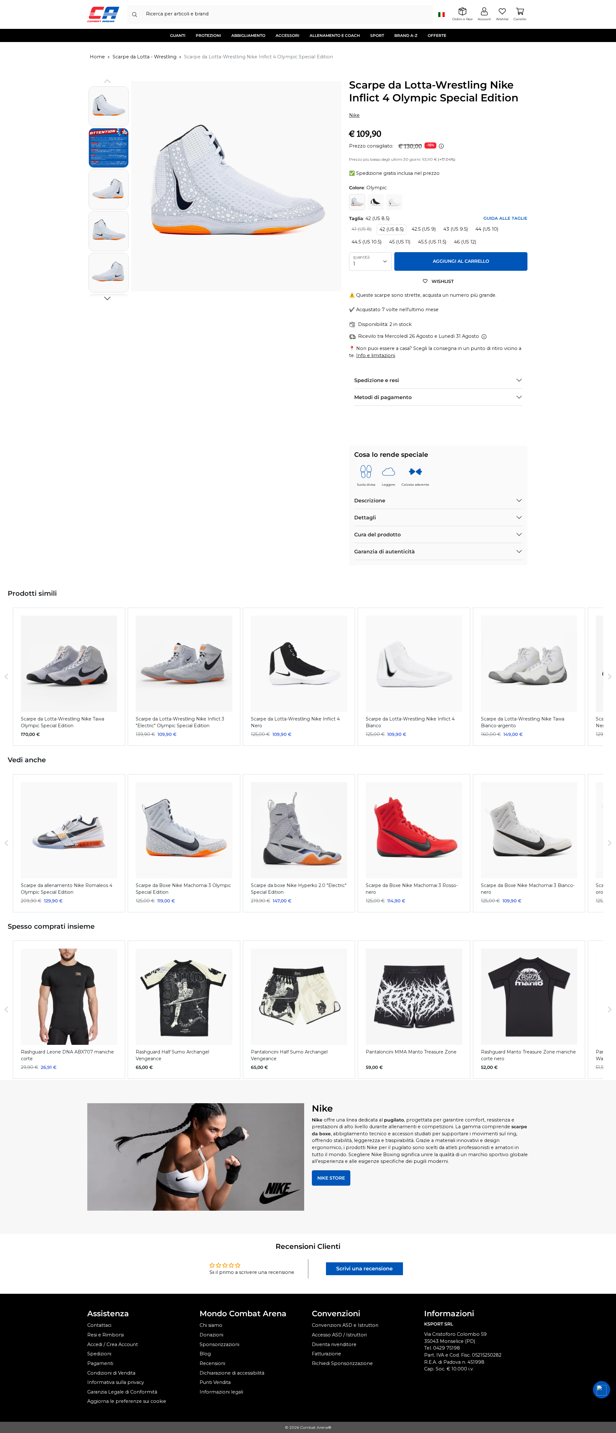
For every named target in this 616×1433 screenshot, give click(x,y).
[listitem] (69, 677)
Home (97, 57)
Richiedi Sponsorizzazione (342, 1363)
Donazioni (211, 1335)
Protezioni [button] (208, 35)
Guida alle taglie (505, 218)
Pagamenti (100, 1363)
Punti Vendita (215, 1382)
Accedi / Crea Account (112, 1344)
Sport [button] (377, 35)
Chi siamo (211, 1325)
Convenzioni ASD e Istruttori (345, 1325)
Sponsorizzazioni (219, 1344)
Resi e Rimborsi (105, 1335)
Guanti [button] (177, 35)
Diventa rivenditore (334, 1344)
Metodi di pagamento (383, 397)
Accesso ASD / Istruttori (339, 1335)
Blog (205, 1354)
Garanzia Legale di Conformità (122, 1392)
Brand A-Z (405, 35)
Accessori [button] (287, 35)
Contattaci (99, 1325)
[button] (107, 298)
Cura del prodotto (377, 535)
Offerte (437, 35)
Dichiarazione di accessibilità (232, 1373)
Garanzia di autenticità (384, 552)
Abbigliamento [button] (248, 35)
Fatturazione (326, 1354)
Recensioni (212, 1363)
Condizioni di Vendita (111, 1373)
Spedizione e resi (376, 380)
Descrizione (369, 501)
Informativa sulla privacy (115, 1382)
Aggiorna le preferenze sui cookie (126, 1401)
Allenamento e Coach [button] (335, 35)
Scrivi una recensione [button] (364, 1269)
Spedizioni (99, 1354)
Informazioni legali (221, 1392)
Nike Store (331, 1178)
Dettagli (365, 518)
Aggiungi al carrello (461, 261)
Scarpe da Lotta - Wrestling (144, 57)
